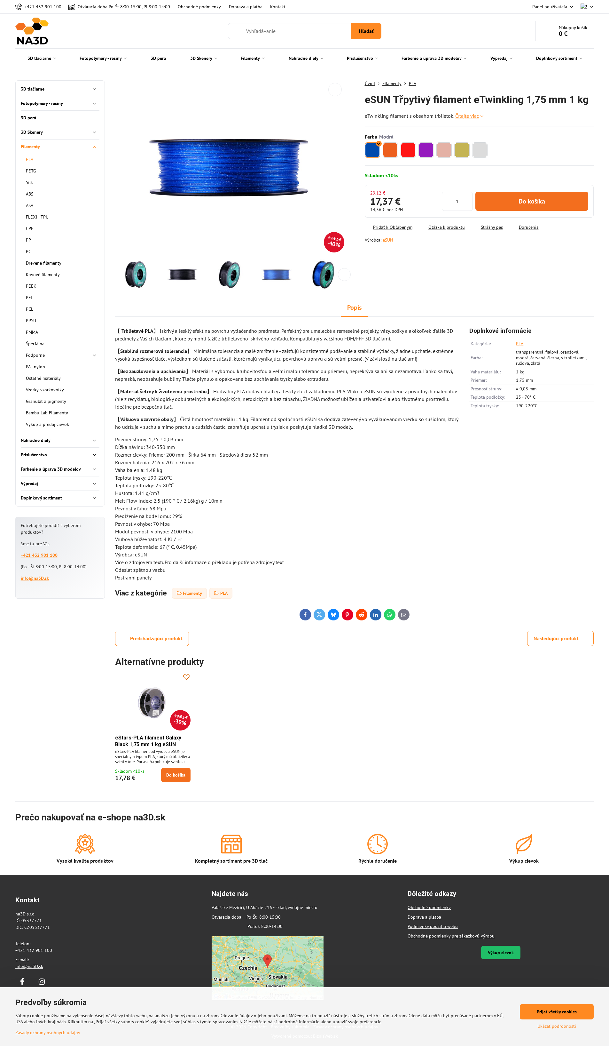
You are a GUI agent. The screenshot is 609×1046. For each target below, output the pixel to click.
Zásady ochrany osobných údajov (47, 1032)
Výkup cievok (501, 952)
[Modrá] (372, 150)
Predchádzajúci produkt (156, 638)
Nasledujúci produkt (556, 638)
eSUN (388, 240)
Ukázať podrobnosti (556, 1026)
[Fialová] (426, 150)
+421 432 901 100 (39, 555)
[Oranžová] (390, 150)
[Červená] (408, 150)
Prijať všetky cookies (557, 1012)
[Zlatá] (462, 150)
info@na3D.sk (35, 578)
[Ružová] (444, 150)
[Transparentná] (480, 150)
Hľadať (366, 31)
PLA (519, 344)
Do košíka (532, 201)
